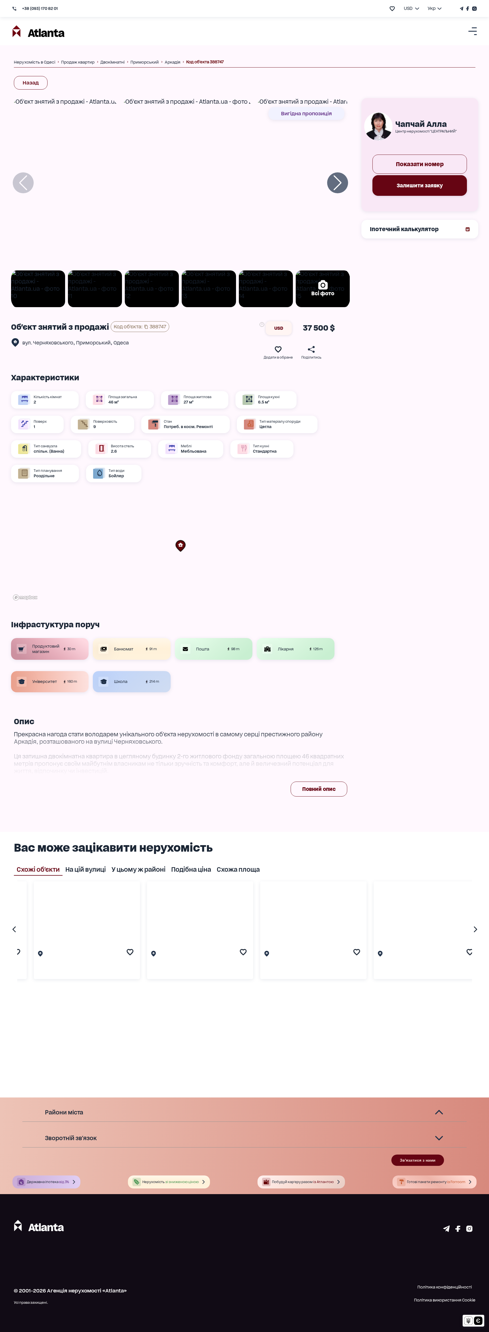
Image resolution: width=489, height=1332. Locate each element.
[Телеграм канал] (462, 8)
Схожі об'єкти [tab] (38, 869)
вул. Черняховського (47, 343)
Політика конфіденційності (444, 1287)
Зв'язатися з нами (418, 1160)
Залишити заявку (420, 185)
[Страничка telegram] (446, 1230)
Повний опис (319, 789)
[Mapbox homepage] (25, 597)
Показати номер (420, 164)
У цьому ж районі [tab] (138, 869)
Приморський (93, 343)
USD (278, 328)
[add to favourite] (392, 9)
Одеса (121, 343)
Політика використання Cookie (444, 1300)
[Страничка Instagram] (474, 8)
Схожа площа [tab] (238, 869)
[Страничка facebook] (457, 1230)
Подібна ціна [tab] (191, 869)
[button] (180, 546)
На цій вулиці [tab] (85, 869)
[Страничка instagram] (469, 1230)
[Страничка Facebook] (468, 8)
